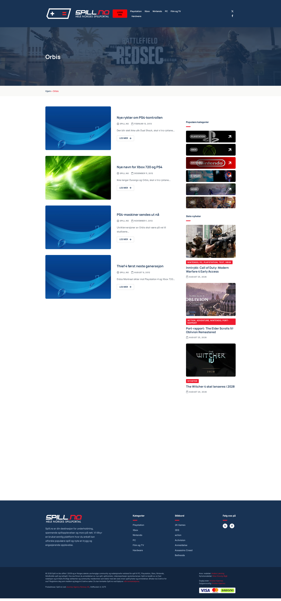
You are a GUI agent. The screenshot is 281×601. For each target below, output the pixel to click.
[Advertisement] (211, 419)
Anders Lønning (217, 573)
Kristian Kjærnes (216, 580)
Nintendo (157, 11)
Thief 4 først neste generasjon (140, 265)
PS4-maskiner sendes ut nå (138, 214)
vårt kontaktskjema (131, 581)
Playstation (136, 11)
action (178, 535)
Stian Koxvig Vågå (220, 576)
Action (191, 320)
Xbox (147, 11)
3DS (177, 530)
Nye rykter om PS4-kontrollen (140, 117)
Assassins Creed (183, 550)
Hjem (48, 91)
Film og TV (176, 11)
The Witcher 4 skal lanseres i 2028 (210, 386)
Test (221, 262)
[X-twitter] (232, 11)
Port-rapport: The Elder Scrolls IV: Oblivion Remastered (210, 330)
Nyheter (192, 381)
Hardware (136, 16)
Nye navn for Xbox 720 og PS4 (139, 166)
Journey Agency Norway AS (77, 587)
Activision (180, 540)
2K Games (180, 525)
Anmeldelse (181, 545)
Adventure (203, 320)
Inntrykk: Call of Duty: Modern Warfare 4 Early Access (207, 269)
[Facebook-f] (232, 16)
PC (166, 11)
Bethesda (180, 555)
